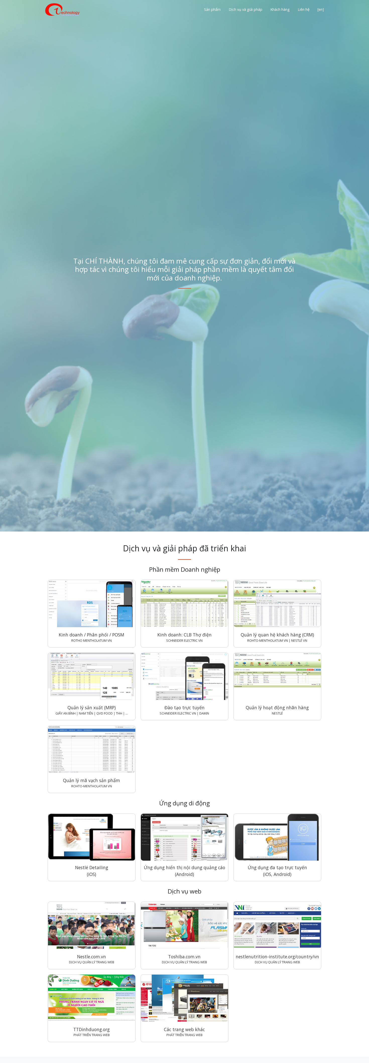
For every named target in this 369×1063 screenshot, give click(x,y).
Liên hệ (304, 9)
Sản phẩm (212, 9)
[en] (321, 9)
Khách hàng (280, 9)
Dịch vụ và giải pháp (245, 9)
